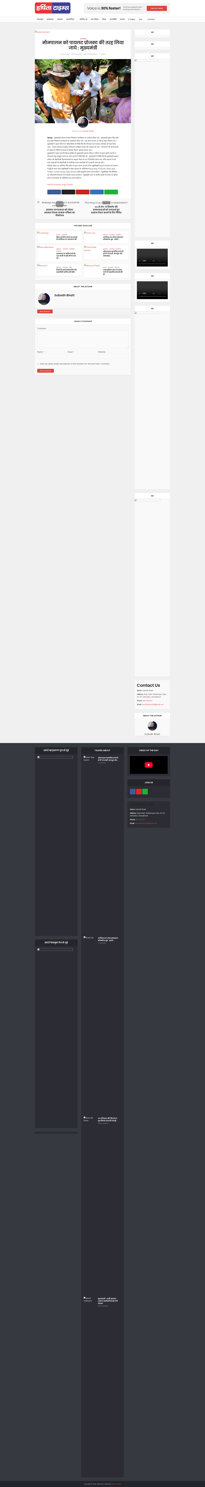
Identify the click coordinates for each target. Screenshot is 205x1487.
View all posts (45, 311)
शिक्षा (104, 19)
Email (71, 352)
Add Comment (76, 54)
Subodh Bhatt (91, 54)
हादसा (122, 19)
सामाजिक (70, 19)
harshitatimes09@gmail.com (153, 704)
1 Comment (102, 763)
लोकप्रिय (118, 235)
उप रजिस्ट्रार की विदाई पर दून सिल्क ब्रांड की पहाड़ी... (108, 1119)
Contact (151, 19)
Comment (41, 328)
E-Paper (131, 19)
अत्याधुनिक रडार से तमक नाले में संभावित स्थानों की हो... (113, 272)
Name (40, 352)
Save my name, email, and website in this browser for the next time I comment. (75, 363)
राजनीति (113, 19)
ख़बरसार (50, 19)
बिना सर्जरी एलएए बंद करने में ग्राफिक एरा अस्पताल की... (67, 238)
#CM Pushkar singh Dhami (61, 184)
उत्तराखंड (40, 19)
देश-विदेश (95, 19)
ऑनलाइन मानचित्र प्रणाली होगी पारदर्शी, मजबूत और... (108, 759)
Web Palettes (116, 1484)
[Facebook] (132, 791)
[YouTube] (139, 791)
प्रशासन (118, 249)
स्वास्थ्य (60, 19)
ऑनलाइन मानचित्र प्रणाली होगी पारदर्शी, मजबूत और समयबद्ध (113, 253)
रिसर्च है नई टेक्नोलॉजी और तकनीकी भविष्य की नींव (66, 271)
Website (101, 352)
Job (140, 19)
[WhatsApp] (145, 791)
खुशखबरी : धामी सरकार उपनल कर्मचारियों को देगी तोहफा (108, 1301)
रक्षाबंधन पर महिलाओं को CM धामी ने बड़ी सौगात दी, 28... (66, 255)
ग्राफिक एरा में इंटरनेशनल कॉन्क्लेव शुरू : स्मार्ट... (113, 238)
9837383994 (147, 700)
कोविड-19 (83, 19)
